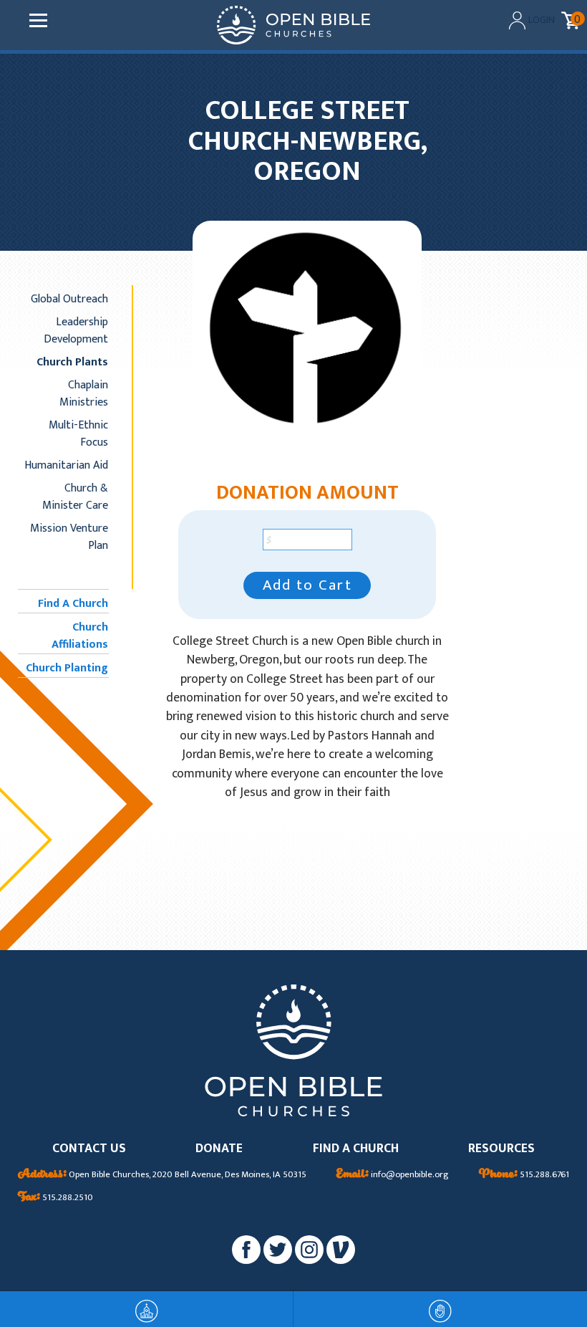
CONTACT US (89, 1149)
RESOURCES (501, 1149)
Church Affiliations (80, 635)
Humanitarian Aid (66, 465)
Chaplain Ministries (83, 393)
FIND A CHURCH (356, 1149)
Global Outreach (69, 298)
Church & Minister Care (75, 496)
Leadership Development (76, 330)
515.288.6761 (524, 1175)
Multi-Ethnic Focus (78, 433)
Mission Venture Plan (69, 537)
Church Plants (72, 362)
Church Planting (67, 667)
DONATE (219, 1149)
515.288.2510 (55, 1198)
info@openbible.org (392, 1175)
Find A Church (73, 603)
